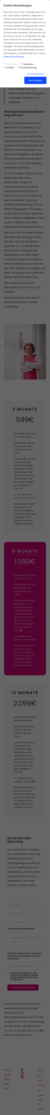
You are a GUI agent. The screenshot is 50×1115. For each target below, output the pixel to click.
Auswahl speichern (35, 74)
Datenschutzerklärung (13, 56)
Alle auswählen (35, 80)
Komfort (10, 67)
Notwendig (11, 64)
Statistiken (28, 64)
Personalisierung (28, 67)
